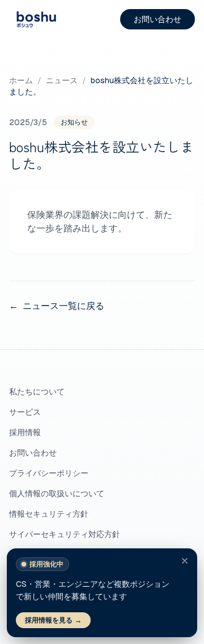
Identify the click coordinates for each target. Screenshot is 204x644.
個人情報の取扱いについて (56, 493)
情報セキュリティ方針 (48, 514)
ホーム (21, 80)
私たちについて (37, 392)
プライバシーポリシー (48, 473)
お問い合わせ (157, 19)
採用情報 (25, 432)
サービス (25, 412)
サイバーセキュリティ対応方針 (64, 534)
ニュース (62, 80)
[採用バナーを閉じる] (185, 561)
